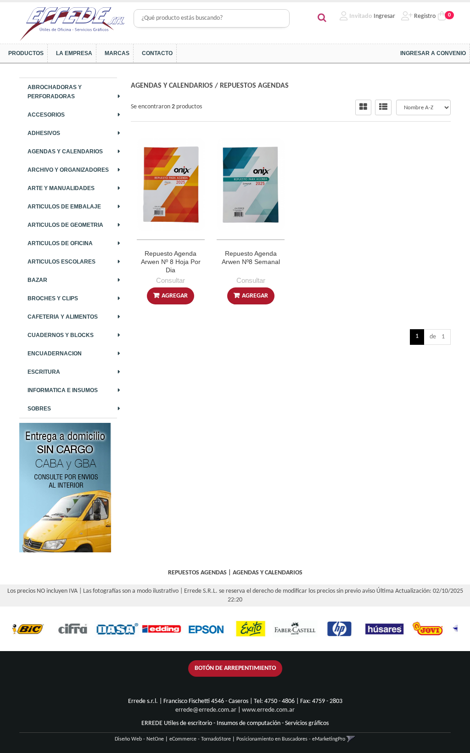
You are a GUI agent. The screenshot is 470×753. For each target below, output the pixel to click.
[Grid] (363, 107)
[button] (351, 739)
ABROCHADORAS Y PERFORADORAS (55, 92)
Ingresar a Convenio (433, 53)
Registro (424, 16)
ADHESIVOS (44, 133)
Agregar (175, 295)
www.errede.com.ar (268, 710)
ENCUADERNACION (55, 353)
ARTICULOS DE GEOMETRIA (65, 225)
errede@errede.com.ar (205, 710)
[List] (383, 107)
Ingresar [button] (384, 16)
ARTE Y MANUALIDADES (61, 188)
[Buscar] (322, 18)
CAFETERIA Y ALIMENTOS (63, 317)
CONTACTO (157, 53)
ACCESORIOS (46, 115)
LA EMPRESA (74, 53)
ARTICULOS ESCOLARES (61, 261)
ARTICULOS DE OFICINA (60, 243)
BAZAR (37, 280)
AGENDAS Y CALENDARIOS (65, 151)
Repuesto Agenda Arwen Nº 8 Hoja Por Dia (171, 262)
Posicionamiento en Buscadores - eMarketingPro (290, 739)
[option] (51, 628)
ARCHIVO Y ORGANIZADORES (68, 170)
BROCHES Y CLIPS (53, 298)
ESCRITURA (44, 372)
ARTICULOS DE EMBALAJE (64, 206)
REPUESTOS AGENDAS (254, 86)
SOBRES (39, 408)
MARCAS (117, 53)
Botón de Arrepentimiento (235, 668)
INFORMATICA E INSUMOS (63, 390)
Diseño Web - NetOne (139, 739)
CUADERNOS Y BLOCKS (61, 335)
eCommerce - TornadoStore (200, 739)
